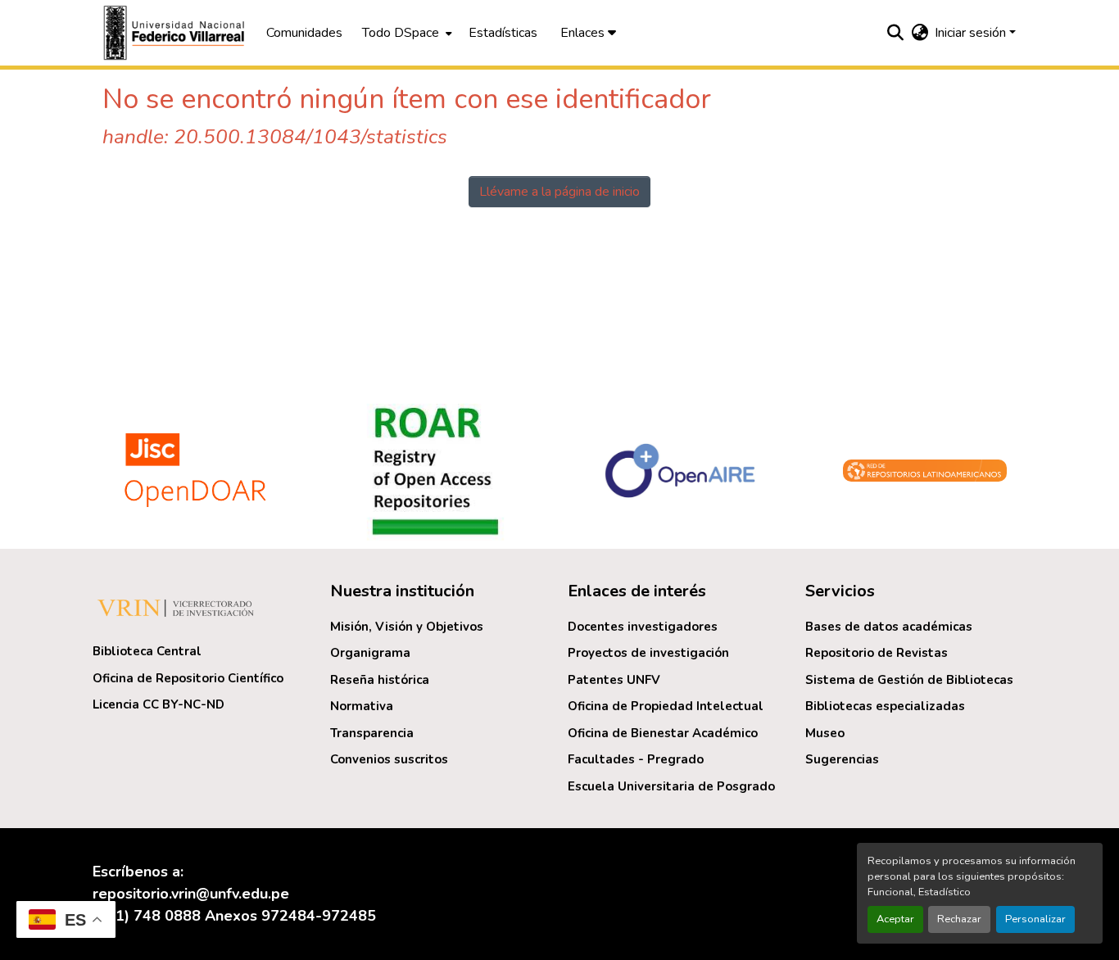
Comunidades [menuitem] (304, 33)
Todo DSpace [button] (400, 33)
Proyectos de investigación (648, 653)
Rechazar (959, 919)
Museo (825, 733)
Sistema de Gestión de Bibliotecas (909, 680)
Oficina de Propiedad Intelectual (665, 706)
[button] (176, 32)
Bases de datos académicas (888, 626)
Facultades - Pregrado (636, 759)
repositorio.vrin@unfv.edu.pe (191, 893)
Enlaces (584, 33)
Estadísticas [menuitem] (503, 33)
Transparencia (372, 733)
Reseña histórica (379, 680)
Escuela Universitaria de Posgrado (671, 786)
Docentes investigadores (643, 626)
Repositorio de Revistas (876, 653)
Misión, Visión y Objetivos (406, 626)
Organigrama (370, 653)
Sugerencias (842, 759)
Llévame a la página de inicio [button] (559, 192)
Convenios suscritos (389, 759)
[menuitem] (405, 33)
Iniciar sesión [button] (972, 33)
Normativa (361, 706)
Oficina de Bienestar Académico (663, 733)
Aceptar (895, 919)
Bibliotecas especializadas (885, 706)
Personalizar (1035, 919)
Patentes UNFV (614, 680)
